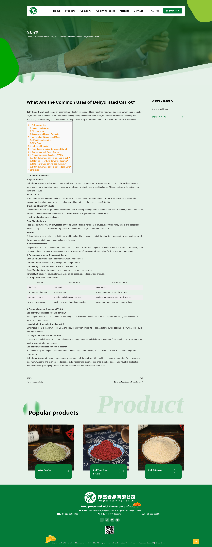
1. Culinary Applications (39, 125)
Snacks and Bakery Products (44, 134)
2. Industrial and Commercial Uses (44, 137)
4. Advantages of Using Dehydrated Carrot (47, 149)
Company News (160, 109)
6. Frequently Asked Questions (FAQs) (45, 155)
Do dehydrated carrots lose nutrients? (48, 164)
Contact (138, 11)
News (36, 37)
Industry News (46, 37)
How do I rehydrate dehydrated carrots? (49, 161)
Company (85, 11)
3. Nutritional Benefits (38, 146)
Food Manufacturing (40, 140)
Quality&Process (105, 11)
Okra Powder (44, 470)
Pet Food (35, 143)
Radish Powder (155, 470)
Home (56, 11)
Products (70, 11)
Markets (124, 11)
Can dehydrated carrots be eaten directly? (50, 158)
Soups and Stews (39, 128)
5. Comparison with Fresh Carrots (43, 152)
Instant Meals (37, 131)
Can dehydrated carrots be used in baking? (50, 167)
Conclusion (33, 170)
